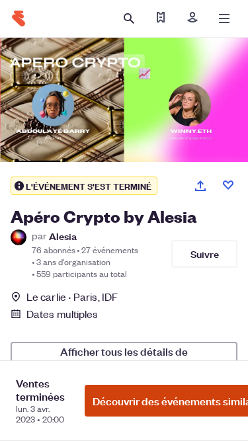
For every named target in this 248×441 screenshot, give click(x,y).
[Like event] (228, 185)
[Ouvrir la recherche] (129, 18)
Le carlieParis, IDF (72, 296)
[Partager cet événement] (200, 186)
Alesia (63, 235)
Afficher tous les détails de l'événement (124, 357)
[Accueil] (18, 18)
